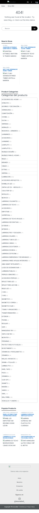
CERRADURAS (6, 110)
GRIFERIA (5, 173)
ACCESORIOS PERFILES (9, 278)
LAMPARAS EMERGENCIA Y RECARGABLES (15, 257)
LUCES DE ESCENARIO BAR (10, 267)
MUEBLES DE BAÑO (8, 152)
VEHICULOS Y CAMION (9, 401)
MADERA (4, 387)
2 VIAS (4, 292)
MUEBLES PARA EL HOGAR (10, 155)
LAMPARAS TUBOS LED (9, 240)
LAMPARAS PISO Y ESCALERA (11, 232)
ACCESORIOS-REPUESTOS (10, 180)
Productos (19, 486)
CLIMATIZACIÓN (7, 113)
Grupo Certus (31, 507)
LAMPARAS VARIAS (8, 243)
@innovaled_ (19, 501)
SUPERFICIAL (6, 215)
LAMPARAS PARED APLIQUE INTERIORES (15, 260)
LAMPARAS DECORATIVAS (10, 222)
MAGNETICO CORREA (9, 302)
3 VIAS (4, 295)
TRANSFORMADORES (9, 313)
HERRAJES (5, 127)
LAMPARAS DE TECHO (9, 205)
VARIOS (4, 390)
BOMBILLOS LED (7, 184)
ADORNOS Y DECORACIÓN (10, 106)
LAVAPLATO (5, 145)
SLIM (3, 327)
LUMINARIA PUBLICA (8, 271)
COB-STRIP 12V (7, 191)
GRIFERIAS (5, 124)
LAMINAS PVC (6, 366)
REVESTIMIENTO (7, 348)
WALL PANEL (24, 45)
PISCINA (4, 320)
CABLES (4, 166)
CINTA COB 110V (7, 334)
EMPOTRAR (5, 212)
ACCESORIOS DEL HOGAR (10, 99)
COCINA (4, 117)
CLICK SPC (5, 380)
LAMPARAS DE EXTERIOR (10, 246)
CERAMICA (5, 355)
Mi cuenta (19, 490)
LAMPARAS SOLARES (8, 236)
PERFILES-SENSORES (9, 274)
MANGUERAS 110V (7, 330)
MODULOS (5, 194)
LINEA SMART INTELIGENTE (11, 264)
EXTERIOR (5, 226)
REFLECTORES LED (8, 281)
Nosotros (19, 482)
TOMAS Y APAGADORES (9, 309)
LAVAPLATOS (6, 148)
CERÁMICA (5, 376)
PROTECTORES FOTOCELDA (11, 345)
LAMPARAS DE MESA (8, 250)
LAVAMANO (5, 141)
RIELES (4, 159)
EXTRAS (5, 45)
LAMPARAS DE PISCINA (9, 253)
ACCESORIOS (6, 138)
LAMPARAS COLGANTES (9, 201)
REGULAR (5, 323)
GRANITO (5, 383)
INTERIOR (5, 229)
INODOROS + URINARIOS (10, 131)
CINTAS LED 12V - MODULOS (11, 187)
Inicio (3, 6)
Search (28, 2)
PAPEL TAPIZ (6, 369)
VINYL (4, 394)
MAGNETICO (6, 299)
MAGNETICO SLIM (7, 306)
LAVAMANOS (6, 134)
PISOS (4, 373)
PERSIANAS (5, 341)
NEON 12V (5, 198)
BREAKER (5, 162)
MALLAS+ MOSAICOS (9, 359)
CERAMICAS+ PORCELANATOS (12, 352)
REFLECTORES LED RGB (9, 285)
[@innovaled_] (19, 499)
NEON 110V (5, 337)
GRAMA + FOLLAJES (8, 362)
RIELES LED (5, 288)
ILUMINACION (6, 177)
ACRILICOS (5, 103)
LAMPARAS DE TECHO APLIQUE (12, 219)
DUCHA (4, 120)
